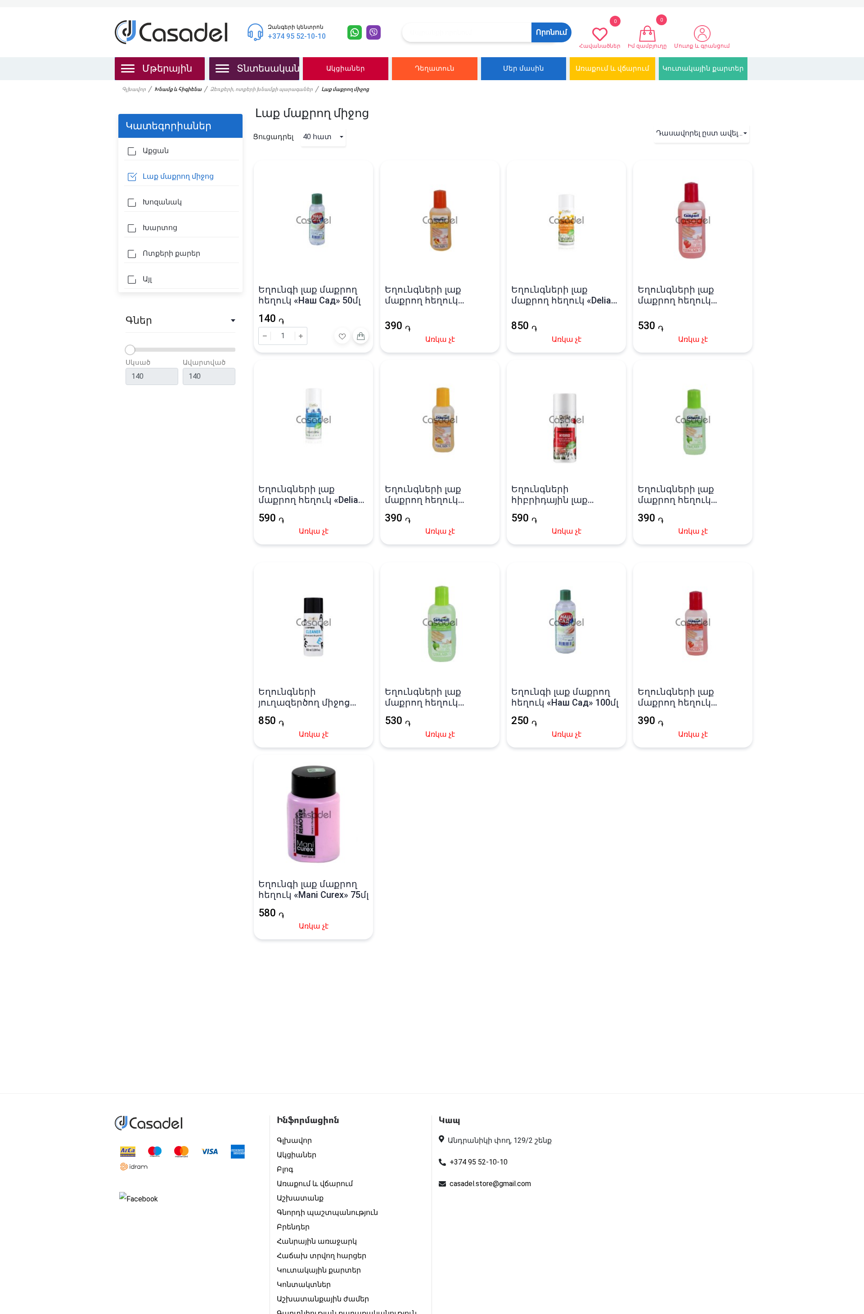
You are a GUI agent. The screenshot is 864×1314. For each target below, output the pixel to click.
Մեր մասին (523, 68)
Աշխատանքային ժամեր (323, 1299)
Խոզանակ (161, 202)
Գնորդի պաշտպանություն (327, 1212)
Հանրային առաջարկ (317, 1241)
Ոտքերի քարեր (170, 253)
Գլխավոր (134, 89)
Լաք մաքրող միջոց (177, 176)
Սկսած (138, 362)
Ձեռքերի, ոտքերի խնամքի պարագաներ (261, 89)
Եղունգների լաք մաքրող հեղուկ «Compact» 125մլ (676, 295)
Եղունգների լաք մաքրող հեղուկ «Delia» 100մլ (563, 295)
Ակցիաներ (345, 68)
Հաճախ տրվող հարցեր (321, 1255)
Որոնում (551, 32)
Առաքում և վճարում (612, 68)
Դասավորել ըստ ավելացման (702, 133)
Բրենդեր (293, 1227)
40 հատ (317, 136)
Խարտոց (159, 227)
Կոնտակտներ (304, 1284)
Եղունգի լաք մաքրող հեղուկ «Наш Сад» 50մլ (309, 295)
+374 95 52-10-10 (479, 1162)
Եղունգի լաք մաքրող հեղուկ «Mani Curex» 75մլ (313, 889)
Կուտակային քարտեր (703, 68)
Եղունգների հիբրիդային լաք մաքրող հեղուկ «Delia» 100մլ (563, 494)
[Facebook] (138, 1199)
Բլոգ (285, 1169)
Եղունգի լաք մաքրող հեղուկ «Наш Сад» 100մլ (564, 697)
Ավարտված (204, 362)
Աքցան (155, 150)
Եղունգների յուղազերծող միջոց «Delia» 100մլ (304, 697)
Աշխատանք (300, 1198)
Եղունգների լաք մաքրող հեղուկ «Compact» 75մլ (423, 295)
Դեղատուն (434, 68)
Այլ (146, 279)
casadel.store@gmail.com (490, 1183)
